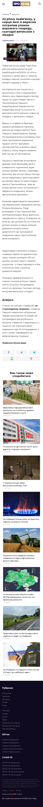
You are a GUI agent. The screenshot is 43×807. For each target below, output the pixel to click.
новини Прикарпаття (11, 746)
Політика (6, 711)
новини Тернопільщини (12, 749)
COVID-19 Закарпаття (11, 766)
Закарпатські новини (11, 723)
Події (4, 705)
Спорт (4, 717)
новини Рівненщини (11, 752)
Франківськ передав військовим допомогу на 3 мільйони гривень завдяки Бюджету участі (18, 410)
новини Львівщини (10, 740)
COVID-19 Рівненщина (11, 775)
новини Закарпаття (10, 743)
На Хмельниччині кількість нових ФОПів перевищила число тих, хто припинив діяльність (19, 597)
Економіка (6, 693)
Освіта (4, 702)
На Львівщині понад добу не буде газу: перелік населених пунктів (21, 520)
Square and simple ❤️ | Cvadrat (12, 794)
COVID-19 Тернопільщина (13, 772)
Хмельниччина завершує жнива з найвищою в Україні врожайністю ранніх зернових (19, 558)
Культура (6, 699)
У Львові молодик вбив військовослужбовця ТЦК (15, 484)
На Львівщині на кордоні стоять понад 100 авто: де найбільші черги (21, 671)
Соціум (5, 714)
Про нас (11, 790)
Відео (4, 720)
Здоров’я (6, 696)
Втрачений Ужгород (11, 726)
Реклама (18, 790)
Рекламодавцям (9, 729)
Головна (4, 790)
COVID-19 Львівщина (11, 763)
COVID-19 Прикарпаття (12, 769)
